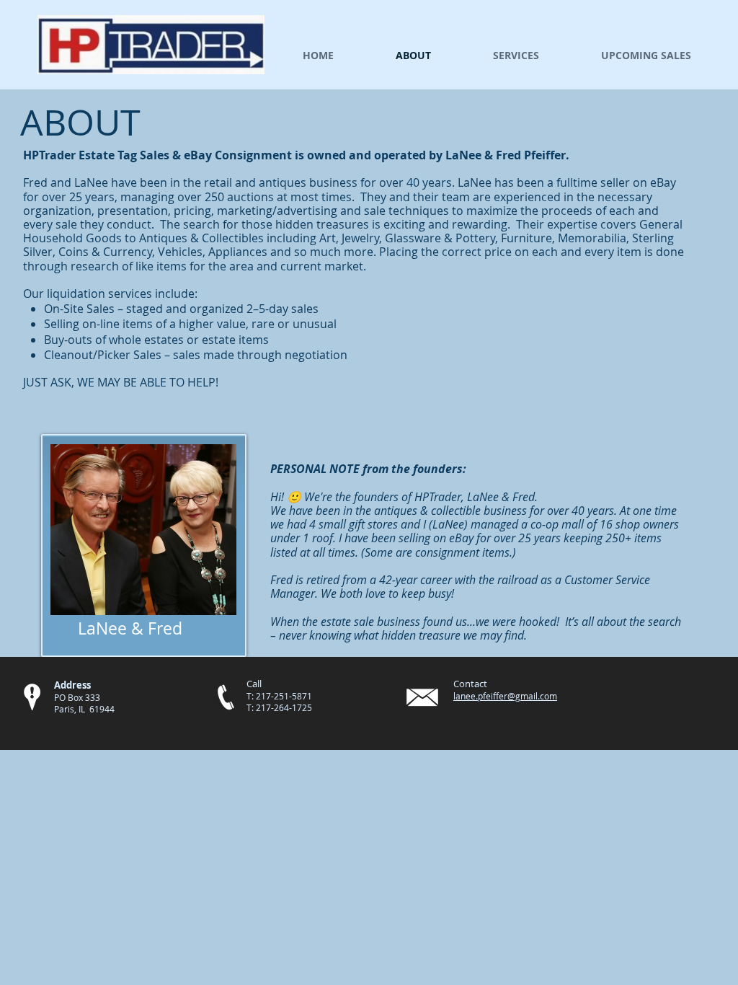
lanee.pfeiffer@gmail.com (505, 696)
